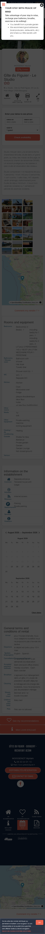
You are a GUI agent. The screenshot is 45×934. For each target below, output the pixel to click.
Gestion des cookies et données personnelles (16, 931)
